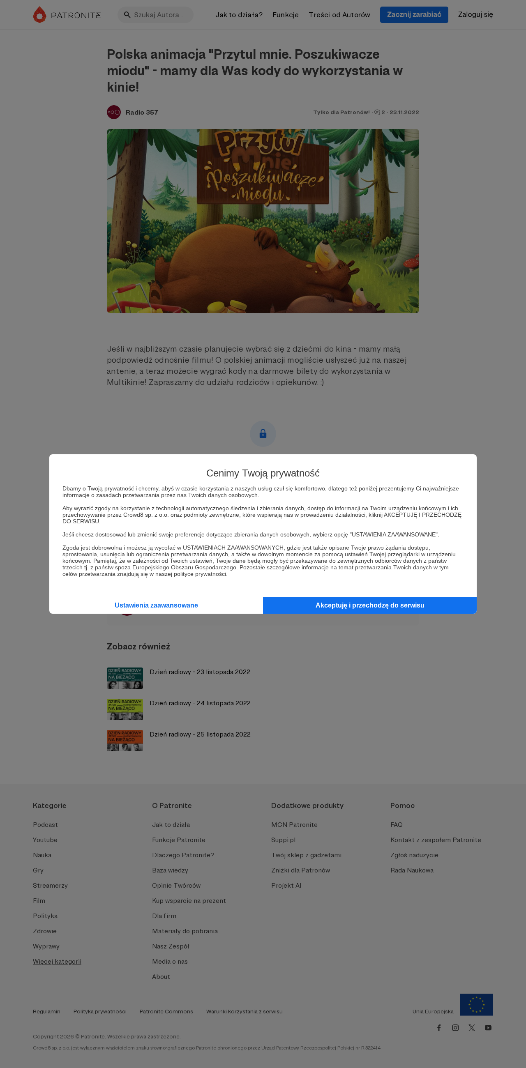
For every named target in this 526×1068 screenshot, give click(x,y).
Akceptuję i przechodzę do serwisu (370, 605)
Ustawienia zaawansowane (156, 605)
